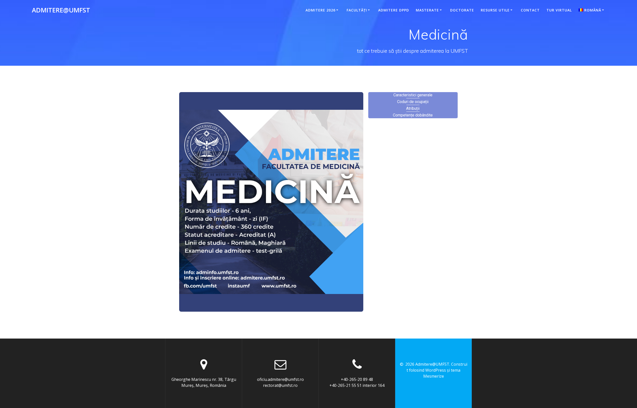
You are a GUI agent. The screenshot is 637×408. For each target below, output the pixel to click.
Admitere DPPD (393, 10)
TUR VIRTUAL (559, 10)
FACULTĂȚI (357, 10)
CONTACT (530, 10)
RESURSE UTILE (495, 10)
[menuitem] (592, 10)
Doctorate (462, 10)
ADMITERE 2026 (320, 10)
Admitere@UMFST (61, 10)
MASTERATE (427, 10)
